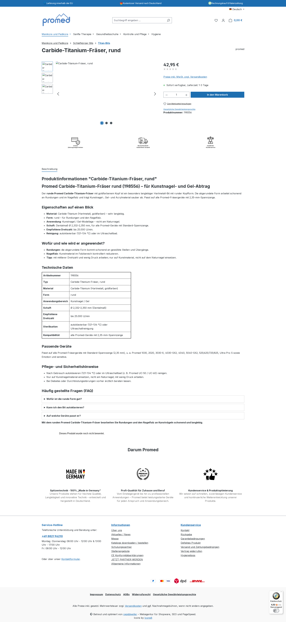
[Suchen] (168, 20)
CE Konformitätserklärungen (127, 555)
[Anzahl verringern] (166, 95)
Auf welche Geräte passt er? (63, 415)
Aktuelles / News (120, 534)
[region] (99, 94)
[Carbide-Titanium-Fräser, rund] (106, 94)
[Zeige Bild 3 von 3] (111, 123)
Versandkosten (133, 605)
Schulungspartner (121, 546)
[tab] (49, 169)
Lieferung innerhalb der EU (59, 3)
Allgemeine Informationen (125, 563)
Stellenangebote (120, 551)
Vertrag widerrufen (191, 551)
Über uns (116, 530)
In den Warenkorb (217, 94)
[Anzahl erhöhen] (186, 95)
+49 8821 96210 (52, 536)
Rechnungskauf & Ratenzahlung (227, 3)
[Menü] (281, 592)
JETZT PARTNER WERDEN (127, 559)
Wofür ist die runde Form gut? (64, 398)
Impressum (96, 594)
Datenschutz (113, 594)
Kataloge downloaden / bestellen (129, 542)
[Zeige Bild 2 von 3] (106, 123)
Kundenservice (191, 525)
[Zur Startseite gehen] (57, 19)
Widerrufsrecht (141, 594)
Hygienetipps (188, 555)
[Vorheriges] (58, 94)
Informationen (120, 525)
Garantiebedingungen (193, 538)
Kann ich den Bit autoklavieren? (65, 407)
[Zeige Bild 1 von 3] (102, 123)
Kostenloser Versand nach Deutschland (142, 3)
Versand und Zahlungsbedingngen (200, 546)
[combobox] (138, 20)
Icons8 (148, 617)
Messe (115, 538)
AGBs (126, 594)
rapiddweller (130, 614)
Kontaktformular (70, 559)
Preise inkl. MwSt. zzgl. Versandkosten (185, 76)
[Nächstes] (155, 94)
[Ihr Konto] (223, 20)
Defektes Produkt (190, 542)
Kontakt (185, 530)
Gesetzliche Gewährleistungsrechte (179, 109)
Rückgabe (186, 534)
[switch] (276, 610)
